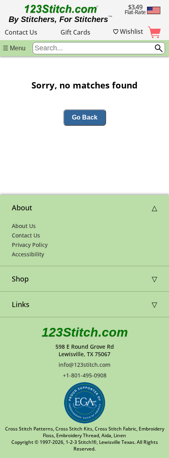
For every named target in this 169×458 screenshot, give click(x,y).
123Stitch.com (85, 332)
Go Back (84, 117)
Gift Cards (75, 32)
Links (20, 304)
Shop (20, 278)
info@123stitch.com (84, 364)
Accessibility (28, 254)
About (22, 207)
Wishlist (130, 31)
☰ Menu (14, 48)
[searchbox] (99, 48)
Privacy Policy (30, 244)
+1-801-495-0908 (85, 375)
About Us (24, 226)
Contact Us (21, 32)
